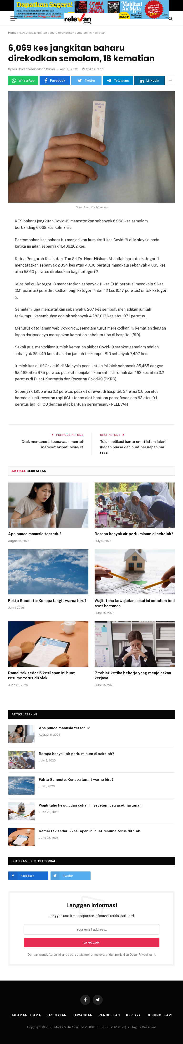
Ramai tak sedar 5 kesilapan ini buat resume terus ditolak (41, 676)
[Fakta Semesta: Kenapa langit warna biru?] (48, 572)
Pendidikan (109, 1015)
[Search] (170, 18)
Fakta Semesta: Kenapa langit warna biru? (47, 600)
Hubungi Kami (160, 1015)
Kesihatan (56, 1015)
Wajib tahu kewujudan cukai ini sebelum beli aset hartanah (135, 603)
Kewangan (83, 1015)
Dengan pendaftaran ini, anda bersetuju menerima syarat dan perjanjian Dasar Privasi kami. (92, 954)
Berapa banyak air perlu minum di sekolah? (134, 534)
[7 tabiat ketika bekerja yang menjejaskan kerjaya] (135, 644)
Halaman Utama (25, 1015)
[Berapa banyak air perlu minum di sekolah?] (135, 505)
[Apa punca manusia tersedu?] (48, 505)
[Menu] (13, 18)
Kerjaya (133, 1015)
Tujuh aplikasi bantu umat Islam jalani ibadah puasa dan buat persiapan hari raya (133, 447)
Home (12, 32)
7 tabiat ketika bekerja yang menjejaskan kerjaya (133, 676)
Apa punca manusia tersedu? (34, 534)
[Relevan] (91, 18)
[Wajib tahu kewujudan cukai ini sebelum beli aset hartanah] (135, 572)
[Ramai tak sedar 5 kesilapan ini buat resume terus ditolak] (48, 644)
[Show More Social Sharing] (170, 80)
